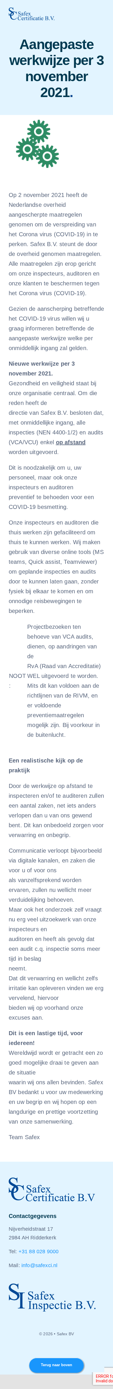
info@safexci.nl (39, 1265)
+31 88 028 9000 (39, 1251)
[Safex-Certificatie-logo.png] (31, 10)
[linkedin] (56, 1349)
